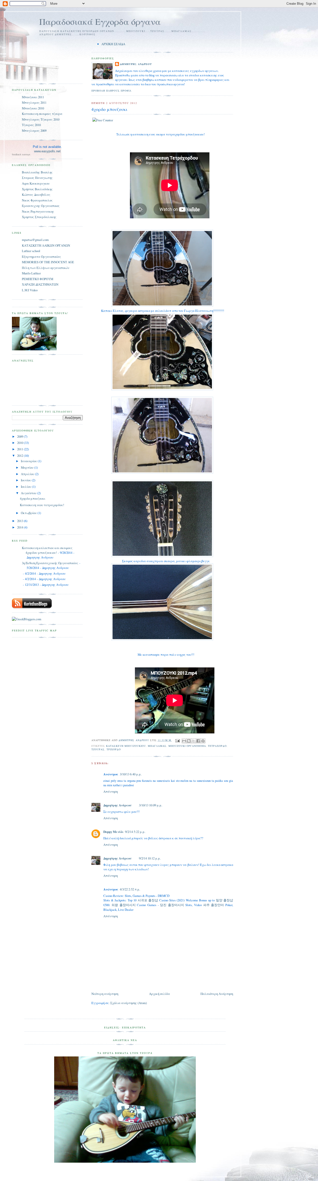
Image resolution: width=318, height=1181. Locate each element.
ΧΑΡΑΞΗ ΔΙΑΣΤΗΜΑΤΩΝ (40, 284)
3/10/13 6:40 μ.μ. (131, 774)
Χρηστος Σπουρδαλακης (39, 217)
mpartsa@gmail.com (35, 239)
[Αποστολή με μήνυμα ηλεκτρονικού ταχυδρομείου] (184, 740)
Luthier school (31, 251)
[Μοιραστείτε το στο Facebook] (198, 740)
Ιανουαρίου (29, 461)
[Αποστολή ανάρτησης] (177, 740)
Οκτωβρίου (29, 513)
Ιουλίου (26, 486)
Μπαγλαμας (157, 746)
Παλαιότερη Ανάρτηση (216, 993)
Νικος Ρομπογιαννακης (38, 211)
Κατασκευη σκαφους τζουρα (42, 113)
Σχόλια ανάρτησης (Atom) (128, 1003)
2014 (20, 527)
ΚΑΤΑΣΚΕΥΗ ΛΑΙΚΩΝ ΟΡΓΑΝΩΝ (46, 245)
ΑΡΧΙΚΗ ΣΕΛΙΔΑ (113, 44)
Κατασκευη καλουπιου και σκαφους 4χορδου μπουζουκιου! (47, 550)
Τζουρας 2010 (31, 125)
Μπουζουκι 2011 (33, 97)
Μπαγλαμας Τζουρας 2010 (40, 119)
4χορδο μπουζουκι (32, 498)
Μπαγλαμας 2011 (34, 102)
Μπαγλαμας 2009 (34, 130)
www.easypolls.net (47, 151)
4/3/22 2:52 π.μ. (130, 889)
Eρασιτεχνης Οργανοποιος (41, 205)
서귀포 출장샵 (148, 900)
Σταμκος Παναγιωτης (37, 177)
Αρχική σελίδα (159, 993)
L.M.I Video (30, 290)
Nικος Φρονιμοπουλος (37, 200)
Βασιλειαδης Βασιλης (37, 172)
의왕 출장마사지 (124, 905)
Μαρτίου (27, 467)
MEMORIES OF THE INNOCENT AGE (48, 262)
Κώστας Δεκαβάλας (36, 194)
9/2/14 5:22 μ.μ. (135, 831)
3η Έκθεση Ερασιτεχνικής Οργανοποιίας (50, 563)
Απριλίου (28, 474)
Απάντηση (110, 791)
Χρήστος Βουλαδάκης (37, 189)
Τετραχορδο (217, 746)
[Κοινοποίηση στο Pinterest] (202, 740)
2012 (20, 455)
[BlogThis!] (188, 740)
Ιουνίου (26, 480)
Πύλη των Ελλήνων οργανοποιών (45, 267)
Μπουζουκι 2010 (33, 108)
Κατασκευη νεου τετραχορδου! (42, 505)
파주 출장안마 (213, 905)
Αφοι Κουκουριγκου (36, 183)
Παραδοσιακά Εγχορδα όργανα (100, 21)
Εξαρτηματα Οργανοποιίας (41, 256)
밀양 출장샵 (224, 900)
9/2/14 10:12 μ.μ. (150, 858)
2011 (20, 449)
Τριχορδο (114, 749)
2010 (20, 442)
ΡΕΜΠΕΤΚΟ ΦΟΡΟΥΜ (37, 279)
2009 (20, 436)
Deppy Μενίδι (113, 831)
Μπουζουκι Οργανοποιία (187, 746)
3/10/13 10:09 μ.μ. (150, 805)
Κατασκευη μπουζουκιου (126, 746)
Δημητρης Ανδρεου (136, 64)
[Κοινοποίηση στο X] (193, 740)
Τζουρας (98, 749)
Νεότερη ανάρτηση (104, 993)
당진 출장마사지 (172, 905)
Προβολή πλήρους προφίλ (111, 90)
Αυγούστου (29, 493)
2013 (20, 521)
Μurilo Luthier (31, 273)
